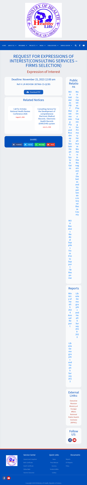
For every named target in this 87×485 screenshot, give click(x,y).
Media (41, 45)
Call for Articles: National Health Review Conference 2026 (20, 111)
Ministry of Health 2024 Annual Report (70, 310)
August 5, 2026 (20, 117)
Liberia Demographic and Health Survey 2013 (70, 362)
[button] (17, 144)
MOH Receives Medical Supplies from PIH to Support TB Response (70, 249)
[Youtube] (83, 45)
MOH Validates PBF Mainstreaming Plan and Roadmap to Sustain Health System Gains (70, 130)
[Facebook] (79, 45)
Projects (32, 45)
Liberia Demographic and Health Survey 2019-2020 (77, 315)
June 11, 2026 (47, 127)
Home (4, 45)
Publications (52, 45)
